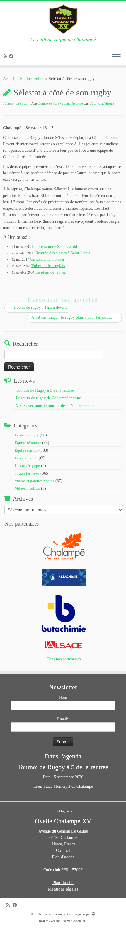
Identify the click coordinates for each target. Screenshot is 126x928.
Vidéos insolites (27, 488)
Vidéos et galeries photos (34, 481)
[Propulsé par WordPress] (93, 913)
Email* (63, 719)
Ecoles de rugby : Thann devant (38, 307)
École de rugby (27, 435)
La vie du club (26, 458)
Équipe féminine (28, 443)
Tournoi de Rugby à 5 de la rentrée (45, 390)
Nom (63, 697)
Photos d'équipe (27, 465)
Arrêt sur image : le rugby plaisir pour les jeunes (74, 317)
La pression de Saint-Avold (54, 246)
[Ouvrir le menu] (116, 54)
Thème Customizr (73, 920)
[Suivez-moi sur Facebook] (12, 56)
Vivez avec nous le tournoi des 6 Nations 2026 (54, 405)
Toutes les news (73, 103)
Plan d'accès (63, 856)
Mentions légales (63, 889)
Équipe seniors (32, 78)
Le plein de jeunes (50, 272)
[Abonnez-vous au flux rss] (6, 56)
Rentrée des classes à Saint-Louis (62, 253)
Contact (63, 850)
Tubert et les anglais (48, 266)
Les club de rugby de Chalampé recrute (48, 398)
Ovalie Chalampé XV (56, 914)
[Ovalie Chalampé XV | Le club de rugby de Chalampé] (63, 19)
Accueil (9, 78)
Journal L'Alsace (102, 103)
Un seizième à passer (47, 259)
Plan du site (63, 882)
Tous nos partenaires (64, 659)
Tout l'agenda (63, 811)
